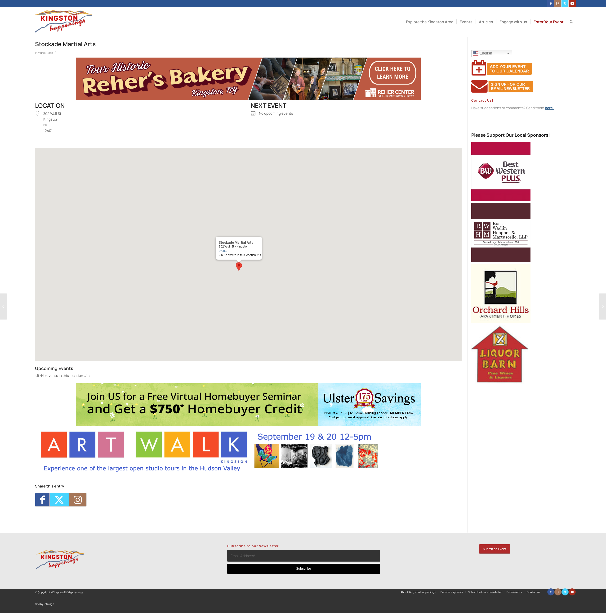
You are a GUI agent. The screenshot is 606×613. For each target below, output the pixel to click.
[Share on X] (59, 499)
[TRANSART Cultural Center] (3, 306)
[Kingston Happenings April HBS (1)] (248, 424)
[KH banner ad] (248, 98)
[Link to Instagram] (557, 3)
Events (223, 250)
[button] (239, 266)
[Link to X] (564, 3)
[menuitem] (429, 22)
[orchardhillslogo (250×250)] (500, 322)
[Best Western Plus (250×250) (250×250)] (500, 199)
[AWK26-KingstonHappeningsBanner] (209, 471)
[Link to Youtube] (572, 3)
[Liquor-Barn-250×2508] (500, 382)
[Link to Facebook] (550, 3)
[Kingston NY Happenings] (63, 22)
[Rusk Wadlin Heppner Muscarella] (500, 260)
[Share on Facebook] (42, 499)
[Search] (571, 22)
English (485, 53)
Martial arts (45, 53)
